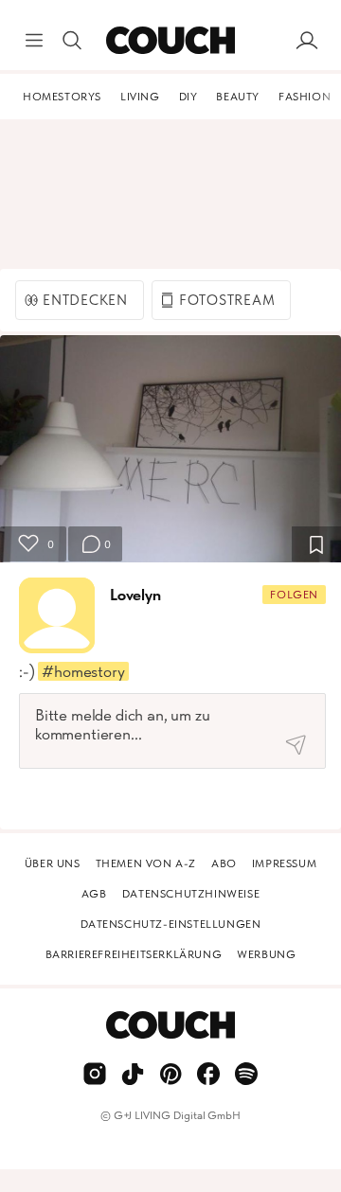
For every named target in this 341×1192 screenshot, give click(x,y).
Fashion (304, 96)
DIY (188, 96)
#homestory (83, 671)
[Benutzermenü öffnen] (307, 40)
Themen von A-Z (146, 863)
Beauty (238, 96)
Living (140, 96)
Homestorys (62, 96)
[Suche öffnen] (72, 40)
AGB (94, 893)
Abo (224, 863)
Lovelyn (135, 594)
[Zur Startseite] (170, 41)
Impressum (284, 863)
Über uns (53, 863)
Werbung (266, 954)
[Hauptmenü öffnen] (34, 40)
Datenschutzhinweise (191, 893)
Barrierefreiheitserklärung (134, 954)
